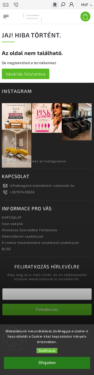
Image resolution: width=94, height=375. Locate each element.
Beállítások (47, 351)
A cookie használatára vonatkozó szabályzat (40, 242)
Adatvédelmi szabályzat (23, 236)
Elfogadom (47, 363)
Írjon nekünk (12, 224)
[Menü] (6, 15)
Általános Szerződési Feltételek (29, 230)
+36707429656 (22, 192)
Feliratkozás (47, 309)
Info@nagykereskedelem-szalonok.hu (42, 185)
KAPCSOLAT (12, 217)
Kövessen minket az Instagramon (37, 161)
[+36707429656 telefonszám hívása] (16, 5)
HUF (85, 5)
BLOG (6, 249)
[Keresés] (63, 5)
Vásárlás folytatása (25, 73)
